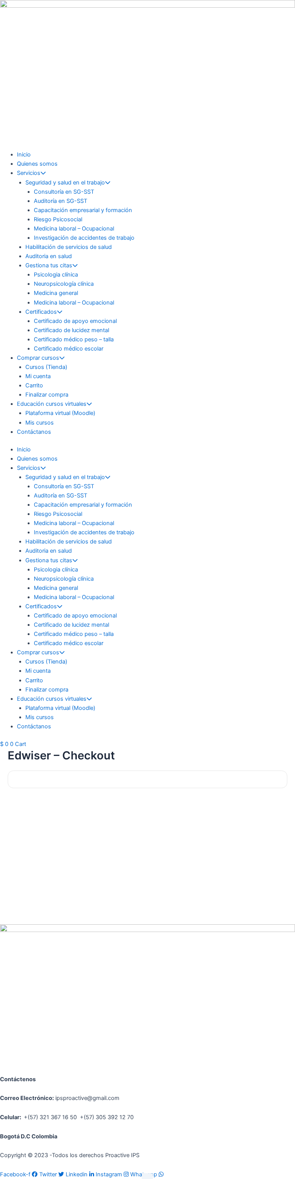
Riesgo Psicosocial (58, 219)
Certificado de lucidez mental (71, 330)
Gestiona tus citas (48, 265)
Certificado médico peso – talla (74, 339)
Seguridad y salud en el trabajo (65, 182)
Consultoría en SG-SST (64, 191)
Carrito (34, 385)
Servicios (28, 173)
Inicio (24, 154)
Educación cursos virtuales (51, 403)
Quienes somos (37, 163)
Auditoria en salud (48, 256)
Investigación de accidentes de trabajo (84, 237)
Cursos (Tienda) (46, 367)
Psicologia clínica (56, 274)
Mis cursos (39, 422)
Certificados (41, 311)
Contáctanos (34, 431)
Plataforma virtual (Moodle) (60, 413)
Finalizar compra (46, 394)
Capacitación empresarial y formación (83, 210)
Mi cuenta (38, 376)
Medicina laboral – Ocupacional (74, 228)
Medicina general (56, 293)
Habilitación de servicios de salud (68, 247)
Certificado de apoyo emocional (75, 321)
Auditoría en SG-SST (60, 201)
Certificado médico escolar (68, 348)
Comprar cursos (38, 357)
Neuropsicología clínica (64, 283)
